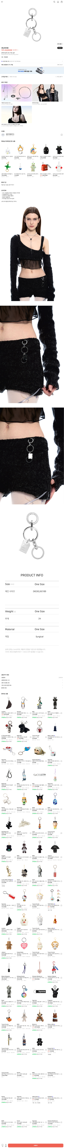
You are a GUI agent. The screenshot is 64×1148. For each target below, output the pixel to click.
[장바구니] (61, 2)
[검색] (54, 2)
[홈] (58, 2)
